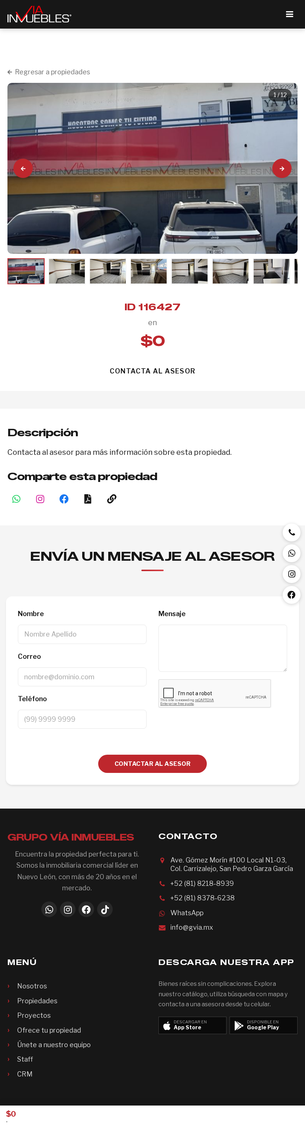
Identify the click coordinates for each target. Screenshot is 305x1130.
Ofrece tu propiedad (49, 1030)
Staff (25, 1059)
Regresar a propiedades (52, 72)
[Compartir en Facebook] (64, 499)
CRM (24, 1074)
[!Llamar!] (292, 532)
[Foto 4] (148, 271)
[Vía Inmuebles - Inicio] (39, 14)
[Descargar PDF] (88, 499)
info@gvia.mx (191, 927)
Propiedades (37, 1001)
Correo (29, 656)
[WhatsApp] (49, 909)
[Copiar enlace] (112, 499)
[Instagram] (40, 499)
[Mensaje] (292, 553)
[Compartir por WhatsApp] (16, 499)
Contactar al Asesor (152, 763)
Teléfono (32, 699)
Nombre (31, 614)
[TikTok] (105, 909)
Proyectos (34, 1015)
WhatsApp (186, 913)
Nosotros (32, 986)
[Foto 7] (271, 271)
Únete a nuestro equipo (54, 1045)
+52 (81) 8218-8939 (202, 883)
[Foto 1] (26, 271)
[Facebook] (86, 909)
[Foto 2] (67, 271)
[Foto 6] (230, 271)
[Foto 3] (107, 271)
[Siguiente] (282, 168)
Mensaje (172, 614)
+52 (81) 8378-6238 (202, 898)
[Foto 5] (189, 271)
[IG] (292, 574)
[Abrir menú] (289, 14)
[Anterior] (23, 168)
